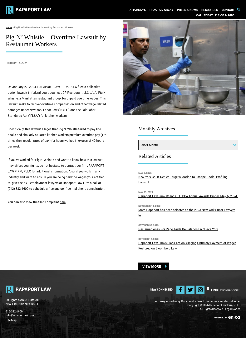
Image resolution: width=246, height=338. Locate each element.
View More (151, 266)
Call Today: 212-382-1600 (215, 15)
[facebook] (180, 290)
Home (9, 27)
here (63, 202)
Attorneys (138, 10)
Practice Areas (161, 10)
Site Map (11, 320)
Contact (228, 10)
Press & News (187, 10)
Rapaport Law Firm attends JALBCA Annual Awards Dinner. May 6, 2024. (188, 196)
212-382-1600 (14, 311)
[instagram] (200, 290)
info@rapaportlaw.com (20, 315)
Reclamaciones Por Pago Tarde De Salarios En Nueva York (178, 229)
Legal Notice (232, 309)
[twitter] (190, 290)
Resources (209, 10)
